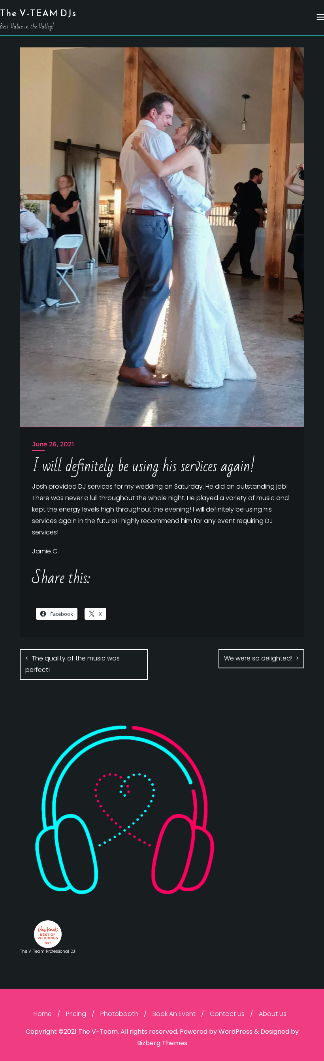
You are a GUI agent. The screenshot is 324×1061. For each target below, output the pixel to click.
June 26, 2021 (53, 444)
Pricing (76, 1013)
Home (43, 1013)
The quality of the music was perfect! (72, 664)
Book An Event (174, 1013)
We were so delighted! (258, 658)
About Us (272, 1013)
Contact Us (227, 1013)
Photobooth (119, 1013)
